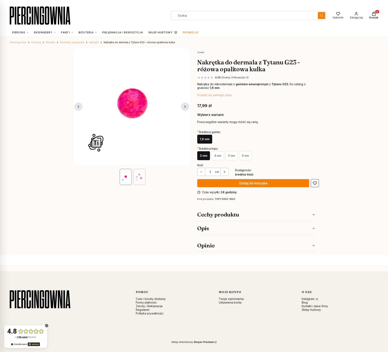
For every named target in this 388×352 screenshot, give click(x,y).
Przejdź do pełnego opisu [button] (214, 95)
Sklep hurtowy (311, 309)
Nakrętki (94, 42)
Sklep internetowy (192, 342)
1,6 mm (205, 139)
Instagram (308, 299)
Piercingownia (18, 42)
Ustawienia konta (230, 302)
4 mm (217, 155)
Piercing (36, 42)
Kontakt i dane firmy (315, 306)
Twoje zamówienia (231, 299)
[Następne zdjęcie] (185, 107)
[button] (321, 15)
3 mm (203, 155)
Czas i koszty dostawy (151, 299)
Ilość (200, 165)
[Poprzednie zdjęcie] (78, 107)
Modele (50, 42)
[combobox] (243, 15)
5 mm (231, 155)
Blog (305, 302)
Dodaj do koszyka (253, 183)
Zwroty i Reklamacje (149, 306)
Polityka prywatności (149, 313)
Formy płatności (146, 302)
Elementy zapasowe (72, 42)
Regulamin (143, 309)
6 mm (245, 155)
